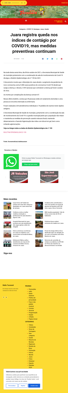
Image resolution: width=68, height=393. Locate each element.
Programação (33, 312)
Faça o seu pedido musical (32, 304)
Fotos (30, 359)
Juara (42, 29)
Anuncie (31, 310)
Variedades (32, 327)
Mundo (31, 355)
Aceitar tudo (34, 385)
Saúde (47, 29)
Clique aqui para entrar (30, 164)
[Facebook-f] (4, 297)
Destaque (37, 29)
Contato (31, 308)
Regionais (32, 344)
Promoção (32, 350)
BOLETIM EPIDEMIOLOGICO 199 (15, 132)
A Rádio (31, 317)
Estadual (31, 361)
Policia (31, 352)
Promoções (32, 289)
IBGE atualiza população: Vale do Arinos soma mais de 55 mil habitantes (54, 214)
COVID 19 (30, 29)
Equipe (31, 315)
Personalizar (11, 385)
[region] (23, 379)
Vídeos (31, 325)
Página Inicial (33, 319)
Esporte (31, 363)
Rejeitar (23, 385)
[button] (26, 20)
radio (30, 291)
